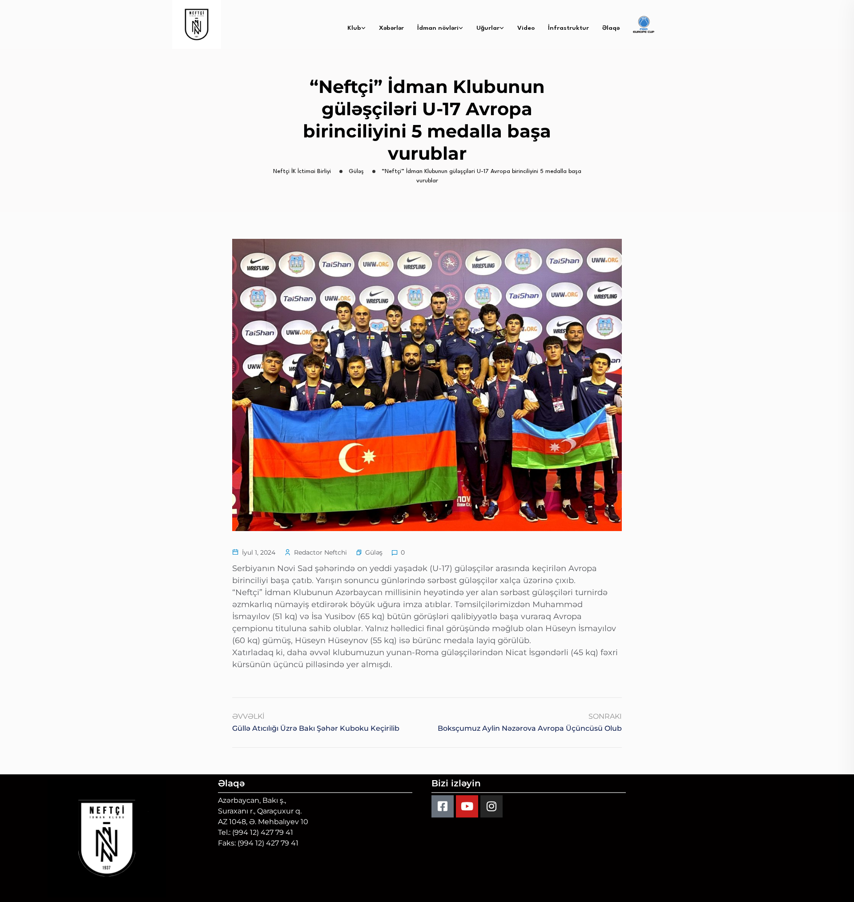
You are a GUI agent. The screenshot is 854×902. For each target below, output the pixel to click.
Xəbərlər (391, 28)
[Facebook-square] (442, 806)
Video (526, 28)
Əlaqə (611, 28)
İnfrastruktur (568, 28)
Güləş (374, 552)
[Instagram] (491, 806)
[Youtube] (467, 806)
